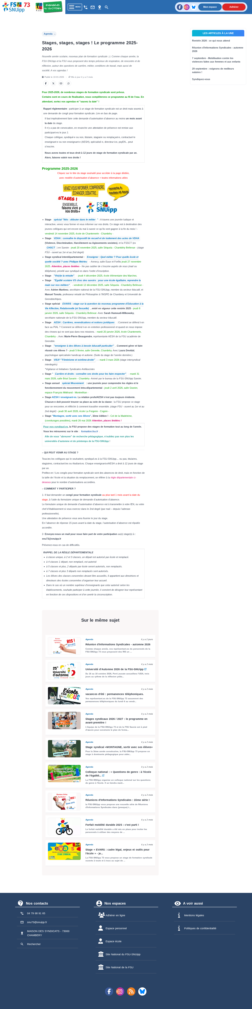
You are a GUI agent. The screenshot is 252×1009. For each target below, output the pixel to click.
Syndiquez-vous (201, 79)
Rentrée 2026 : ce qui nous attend (211, 40)
